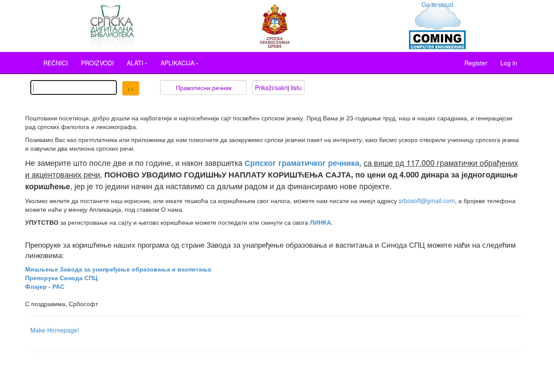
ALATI (135, 62)
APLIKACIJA (177, 62)
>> (131, 88)
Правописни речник (204, 87)
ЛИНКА (320, 222)
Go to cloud (437, 4)
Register (475, 62)
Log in (508, 62)
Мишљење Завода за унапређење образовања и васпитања (118, 269)
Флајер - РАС (44, 286)
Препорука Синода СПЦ (61, 277)
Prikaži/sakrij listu (278, 87)
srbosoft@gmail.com (427, 200)
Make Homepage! (54, 330)
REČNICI (55, 62)
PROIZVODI (97, 62)
